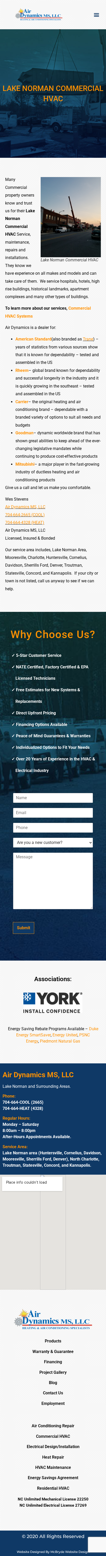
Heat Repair (53, 1457)
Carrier (21, 401)
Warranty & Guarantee (53, 1351)
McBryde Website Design (69, 1552)
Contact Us (53, 1393)
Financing (53, 1361)
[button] (96, 14)
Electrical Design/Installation (53, 1446)
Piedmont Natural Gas (60, 1041)
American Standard (33, 339)
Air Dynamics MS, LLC (25, 506)
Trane (88, 339)
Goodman (24, 432)
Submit (23, 927)
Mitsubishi (24, 464)
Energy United (64, 1035)
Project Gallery (53, 1372)
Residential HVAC (53, 1488)
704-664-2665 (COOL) (25, 514)
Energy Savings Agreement (53, 1477)
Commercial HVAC (53, 1436)
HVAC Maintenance (53, 1467)
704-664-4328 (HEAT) (24, 522)
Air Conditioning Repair (53, 1425)
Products (53, 1341)
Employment (53, 1403)
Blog (53, 1382)
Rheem (22, 370)
